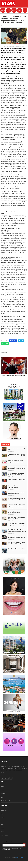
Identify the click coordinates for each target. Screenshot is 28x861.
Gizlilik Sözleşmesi (5, 800)
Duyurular (3, 793)
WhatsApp (6, 343)
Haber (8, 10)
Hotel (2, 824)
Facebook (14, 340)
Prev (2, 365)
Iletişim (2, 797)
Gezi (2, 821)
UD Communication (19, 857)
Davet (19, 10)
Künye (2, 790)
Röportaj (14, 10)
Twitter (22, 340)
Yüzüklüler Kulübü (25, 10)
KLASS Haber (4, 810)
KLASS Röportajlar (5, 444)
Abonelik (3, 786)
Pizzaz (2, 831)
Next (26, 365)
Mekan (2, 828)
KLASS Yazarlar (4, 835)
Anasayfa (3, 10)
